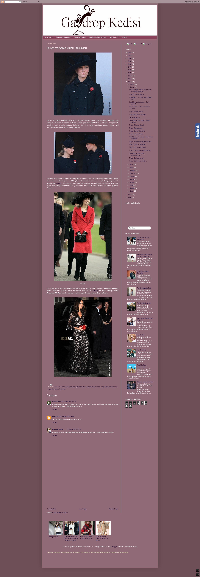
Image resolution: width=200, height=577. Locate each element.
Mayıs (132, 179)
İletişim (124, 37)
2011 (130, 195)
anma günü (57, 387)
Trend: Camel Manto (136, 134)
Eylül (132, 167)
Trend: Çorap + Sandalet (137, 144)
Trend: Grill (140, 335)
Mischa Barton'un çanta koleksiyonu (86, 537)
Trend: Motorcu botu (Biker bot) (143, 238)
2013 (130, 79)
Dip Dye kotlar (53, 537)
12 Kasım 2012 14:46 (67, 416)
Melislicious (56, 401)
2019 (130, 61)
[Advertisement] (83, 489)
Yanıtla (54, 409)
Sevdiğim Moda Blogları (97, 37)
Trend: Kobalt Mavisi (136, 111)
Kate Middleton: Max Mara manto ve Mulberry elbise (140, 90)
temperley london (60, 389)
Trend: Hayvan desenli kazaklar (139, 150)
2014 (130, 76)
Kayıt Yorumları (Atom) (60, 512)
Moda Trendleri (80, 37)
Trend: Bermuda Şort (144, 288)
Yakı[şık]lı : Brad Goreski (137, 147)
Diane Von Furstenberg (69, 387)
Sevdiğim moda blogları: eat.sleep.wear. (137, 154)
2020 (130, 58)
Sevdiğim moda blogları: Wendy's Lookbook (145, 255)
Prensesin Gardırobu (63, 37)
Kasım (132, 87)
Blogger (114, 547)
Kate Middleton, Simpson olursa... (143, 366)
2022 (130, 55)
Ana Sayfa (48, 37)
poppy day (51, 389)
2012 (130, 82)
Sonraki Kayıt (51, 509)
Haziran (132, 176)
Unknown (55, 416)
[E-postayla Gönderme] (50, 384)
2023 (130, 52)
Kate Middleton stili (111, 387)
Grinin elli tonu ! (134, 117)
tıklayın (58, 183)
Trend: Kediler (141, 350)
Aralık (132, 84)
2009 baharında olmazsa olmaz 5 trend (102, 538)
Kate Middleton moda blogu (96, 387)
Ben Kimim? (114, 37)
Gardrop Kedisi (57, 429)
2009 (130, 198)
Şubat (132, 188)
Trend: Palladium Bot (144, 303)
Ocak (132, 191)
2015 (130, 73)
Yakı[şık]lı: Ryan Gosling (137, 114)
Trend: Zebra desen (135, 128)
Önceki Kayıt (113, 509)
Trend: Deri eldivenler (136, 158)
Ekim (132, 165)
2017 (130, 67)
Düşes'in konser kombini (145, 382)
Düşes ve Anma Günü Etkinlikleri (140, 142)
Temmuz (133, 173)
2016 (130, 70)
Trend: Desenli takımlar (137, 131)
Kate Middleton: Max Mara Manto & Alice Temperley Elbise (71, 538)
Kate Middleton (81, 387)
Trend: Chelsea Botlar (136, 94)
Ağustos (133, 170)
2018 (130, 64)
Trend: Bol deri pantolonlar (138, 161)
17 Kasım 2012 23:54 (74, 429)
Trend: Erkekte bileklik (136, 125)
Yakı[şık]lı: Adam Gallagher (142, 272)
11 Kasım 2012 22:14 (69, 401)
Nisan (132, 182)
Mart (131, 185)
